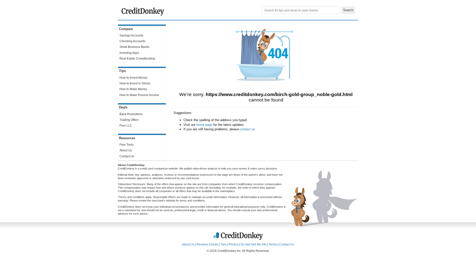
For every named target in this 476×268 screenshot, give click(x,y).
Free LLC (125, 125)
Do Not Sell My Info (254, 244)
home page (204, 125)
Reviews (202, 244)
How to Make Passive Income (139, 95)
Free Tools (126, 144)
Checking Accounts (132, 41)
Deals (214, 244)
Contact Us (126, 156)
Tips (223, 244)
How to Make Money (133, 89)
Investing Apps (129, 53)
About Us (125, 150)
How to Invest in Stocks (134, 83)
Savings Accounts (131, 35)
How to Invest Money (133, 77)
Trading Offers (129, 120)
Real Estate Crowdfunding (137, 58)
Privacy (233, 244)
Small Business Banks (134, 47)
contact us (247, 129)
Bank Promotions (131, 114)
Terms (273, 244)
